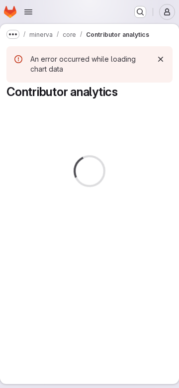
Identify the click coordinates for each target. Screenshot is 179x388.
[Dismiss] (161, 59)
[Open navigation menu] (28, 12)
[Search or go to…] (140, 12)
